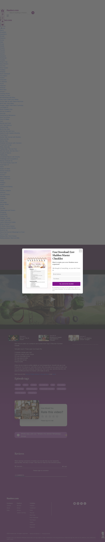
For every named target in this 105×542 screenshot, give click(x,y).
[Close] (80, 250)
